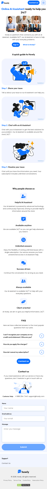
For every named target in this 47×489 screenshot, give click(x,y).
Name (4, 403)
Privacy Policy (7, 480)
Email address (6, 414)
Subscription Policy (38, 480)
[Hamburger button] (43, 3)
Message (5, 424)
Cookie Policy (27, 480)
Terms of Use (17, 480)
